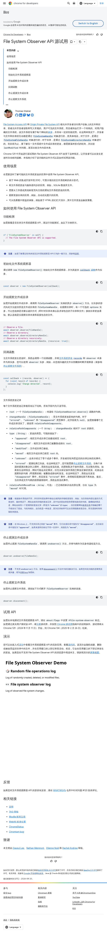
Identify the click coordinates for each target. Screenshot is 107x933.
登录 (102, 3)
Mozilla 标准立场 (17, 816)
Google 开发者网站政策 (33, 873)
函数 (87, 270)
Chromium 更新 (45, 893)
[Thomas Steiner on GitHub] (16, 116)
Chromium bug (16, 831)
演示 (21, 644)
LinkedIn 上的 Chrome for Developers (83, 903)
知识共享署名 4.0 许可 (47, 870)
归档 (40, 902)
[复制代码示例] (101, 231)
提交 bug (7, 893)
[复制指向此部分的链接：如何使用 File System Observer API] (58, 208)
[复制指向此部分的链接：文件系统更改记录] (24, 400)
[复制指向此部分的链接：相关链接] (19, 799)
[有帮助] (97, 34)
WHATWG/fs (59, 790)
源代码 (71, 644)
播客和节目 (43, 906)
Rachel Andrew (70, 848)
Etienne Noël (52, 848)
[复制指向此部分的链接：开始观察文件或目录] (31, 297)
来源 (50, 132)
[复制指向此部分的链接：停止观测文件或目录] (31, 537)
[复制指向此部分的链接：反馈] (13, 782)
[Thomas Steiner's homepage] (32, 116)
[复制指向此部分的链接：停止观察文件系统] (28, 582)
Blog (6, 12)
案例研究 (42, 897)
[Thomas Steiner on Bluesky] (28, 116)
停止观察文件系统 (12, 366)
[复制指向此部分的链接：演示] (13, 636)
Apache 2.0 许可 (90, 870)
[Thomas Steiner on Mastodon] (24, 116)
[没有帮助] (101, 34)
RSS (74, 908)
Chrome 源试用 (64, 624)
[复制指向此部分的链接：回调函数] (17, 352)
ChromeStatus (16, 826)
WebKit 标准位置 (17, 821)
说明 (77, 253)
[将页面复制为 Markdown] (80, 41)
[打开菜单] (4, 3)
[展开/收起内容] (18, 51)
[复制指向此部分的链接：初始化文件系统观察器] (34, 264)
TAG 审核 (13, 811)
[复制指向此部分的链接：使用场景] (19, 166)
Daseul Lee (18, 848)
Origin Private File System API (45, 124)
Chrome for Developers (13, 34)
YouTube (76, 897)
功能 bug (24, 572)
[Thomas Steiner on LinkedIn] (20, 116)
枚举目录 (86, 505)
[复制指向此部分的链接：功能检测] (17, 217)
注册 (38, 624)
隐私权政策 (15, 920)
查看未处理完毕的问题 (13, 897)
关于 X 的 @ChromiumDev (84, 893)
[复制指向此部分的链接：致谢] (13, 840)
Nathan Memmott (35, 848)
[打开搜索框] (68, 3)
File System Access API (15, 124)
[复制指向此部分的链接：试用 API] (18, 612)
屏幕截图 (94, 652)
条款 (5, 920)
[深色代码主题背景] (97, 231)
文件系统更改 (70, 358)
